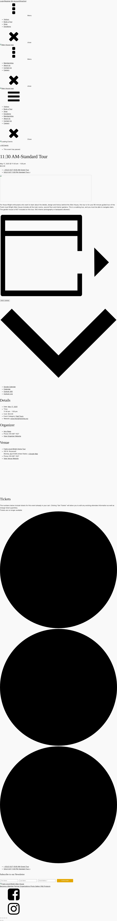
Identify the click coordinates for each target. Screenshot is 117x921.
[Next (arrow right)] (2, 920)
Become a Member (7, 886)
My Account (15, 1)
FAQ (41, 886)
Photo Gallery (35, 886)
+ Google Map (33, 454)
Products (46, 886)
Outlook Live (8, 394)
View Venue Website (11, 458)
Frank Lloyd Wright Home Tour (15, 449)
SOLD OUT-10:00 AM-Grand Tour (16, 170)
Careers (6, 70)
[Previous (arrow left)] (0, 920)
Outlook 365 (8, 391)
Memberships (9, 63)
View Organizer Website (12, 436)
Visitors (6, 19)
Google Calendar (10, 387)
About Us (7, 65)
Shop (21, 1)
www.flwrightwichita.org (19, 419)
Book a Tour (8, 22)
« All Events (4, 145)
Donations (7, 26)
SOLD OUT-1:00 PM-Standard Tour (17, 172)
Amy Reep (7, 431)
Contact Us (8, 68)
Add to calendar (5, 300)
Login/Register (5, 1)
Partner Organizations (22, 886)
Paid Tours (19, 416)
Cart (24, 1)
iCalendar (7, 389)
